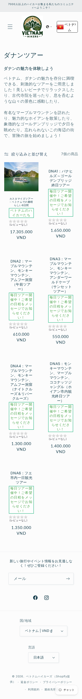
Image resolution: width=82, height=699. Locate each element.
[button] (10, 26)
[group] (21, 223)
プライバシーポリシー (57, 682)
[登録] (67, 579)
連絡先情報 (51, 689)
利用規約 (34, 689)
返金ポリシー (29, 682)
